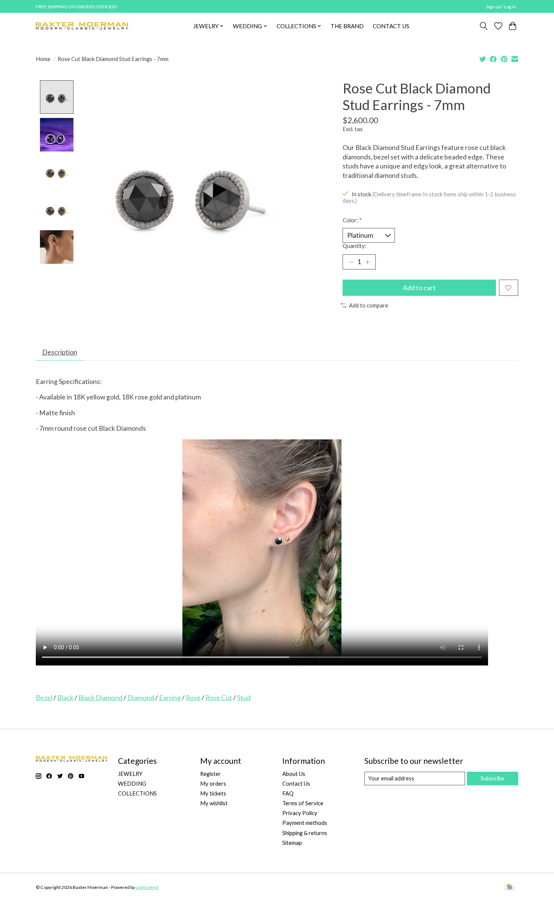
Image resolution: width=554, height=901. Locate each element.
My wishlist (214, 803)
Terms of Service (302, 803)
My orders (213, 783)
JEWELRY (130, 774)
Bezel (44, 698)
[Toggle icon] (483, 26)
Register (210, 774)
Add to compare (368, 305)
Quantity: (354, 246)
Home (43, 59)
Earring (170, 698)
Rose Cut (218, 698)
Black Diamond (100, 698)
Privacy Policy (299, 813)
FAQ (288, 793)
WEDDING (132, 783)
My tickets (213, 793)
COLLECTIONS (137, 793)
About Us (293, 774)
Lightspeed (147, 887)
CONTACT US (391, 26)
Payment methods (304, 823)
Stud (244, 698)
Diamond (140, 698)
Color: (352, 220)
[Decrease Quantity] (351, 262)
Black (65, 698)
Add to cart (419, 288)
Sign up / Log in (501, 6)
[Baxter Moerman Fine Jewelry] (82, 25)
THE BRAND (347, 26)
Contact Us (296, 783)
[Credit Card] (509, 887)
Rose (193, 698)
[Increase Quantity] (367, 262)
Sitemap (292, 843)
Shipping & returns (304, 833)
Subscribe (492, 778)
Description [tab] (59, 352)
